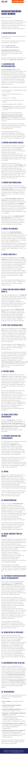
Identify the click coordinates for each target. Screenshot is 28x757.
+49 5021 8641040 (10, 45)
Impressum (21, 750)
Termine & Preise (18, 1)
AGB (10, 751)
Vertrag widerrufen (16, 751)
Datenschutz (6, 751)
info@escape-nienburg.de (12, 47)
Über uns (22, 751)
